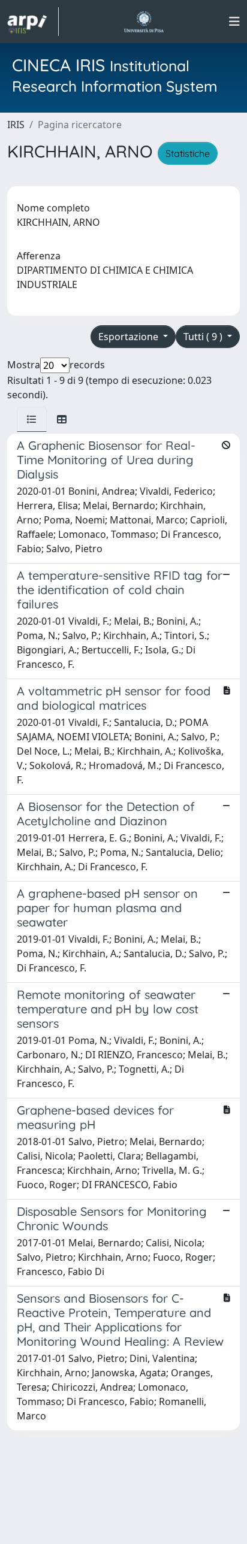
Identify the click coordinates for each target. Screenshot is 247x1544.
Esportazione (129, 336)
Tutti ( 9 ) (204, 336)
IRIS (16, 124)
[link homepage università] (144, 21)
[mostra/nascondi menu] (234, 22)
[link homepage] (33, 21)
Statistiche (187, 153)
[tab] (32, 419)
